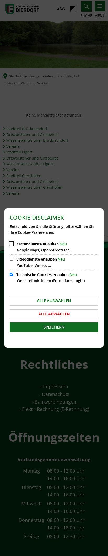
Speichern (54, 327)
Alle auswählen (54, 300)
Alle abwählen (54, 313)
